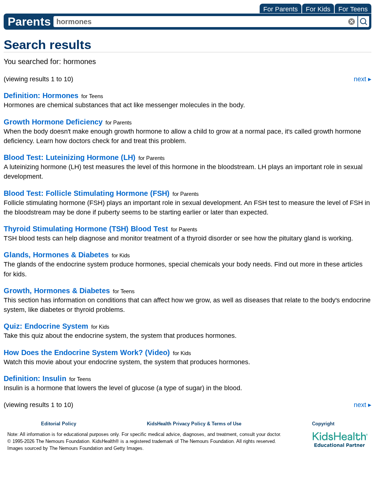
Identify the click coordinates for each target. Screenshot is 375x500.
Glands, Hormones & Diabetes (56, 255)
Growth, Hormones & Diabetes (57, 291)
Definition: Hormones (41, 96)
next (360, 79)
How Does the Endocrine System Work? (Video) (87, 352)
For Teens (353, 9)
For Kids (318, 9)
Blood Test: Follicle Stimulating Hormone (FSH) (87, 193)
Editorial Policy (58, 423)
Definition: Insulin (35, 378)
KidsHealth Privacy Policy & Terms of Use (194, 423)
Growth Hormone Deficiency (53, 122)
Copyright (323, 423)
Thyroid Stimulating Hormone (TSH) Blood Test (86, 229)
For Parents (280, 9)
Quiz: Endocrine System (46, 326)
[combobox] (205, 21)
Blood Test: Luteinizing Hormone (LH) (69, 157)
